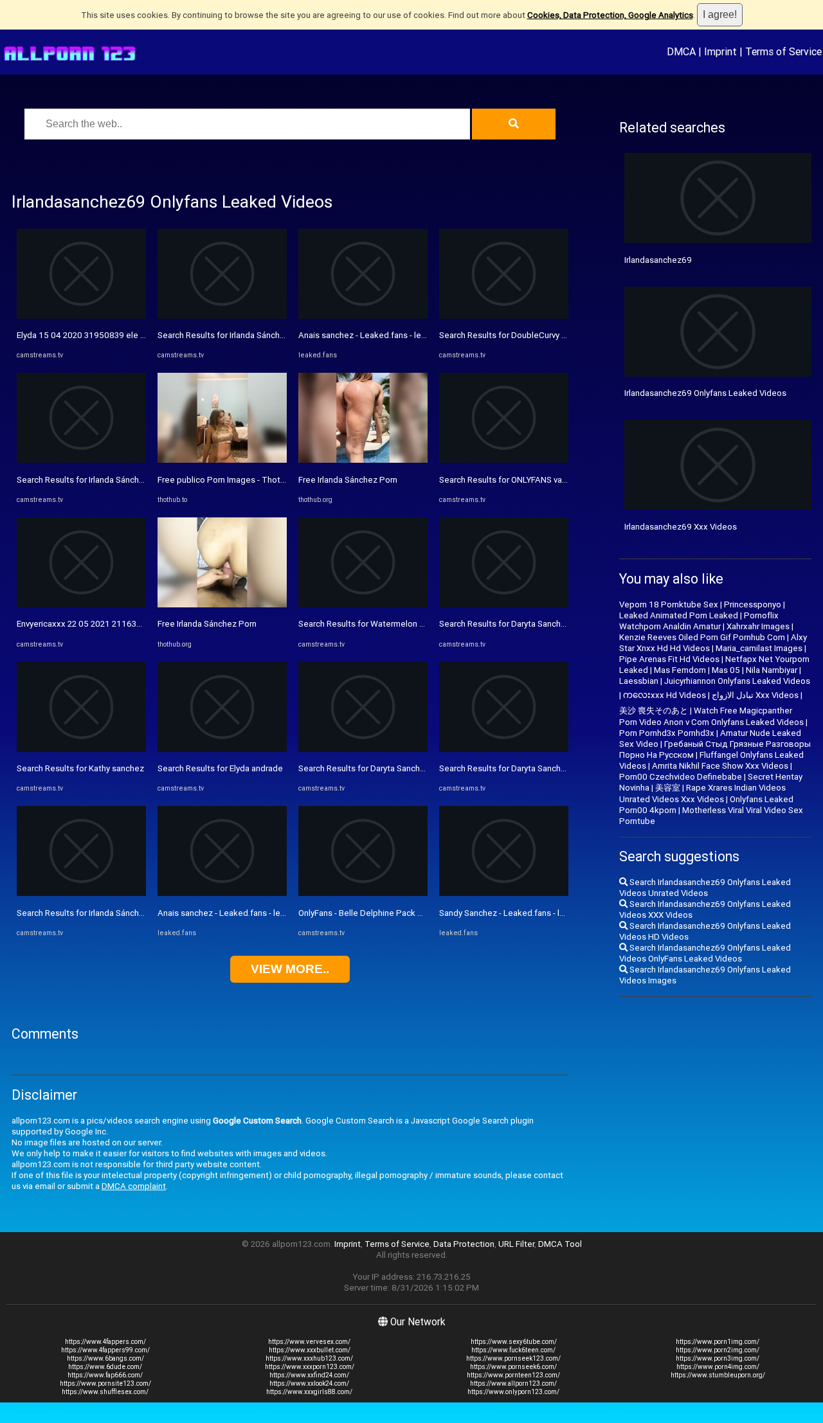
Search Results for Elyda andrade (220, 768)
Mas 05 (726, 670)
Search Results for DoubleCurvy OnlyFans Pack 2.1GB (540, 335)
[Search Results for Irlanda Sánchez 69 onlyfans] (81, 459)
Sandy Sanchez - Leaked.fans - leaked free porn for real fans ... (557, 913)
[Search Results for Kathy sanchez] (81, 749)
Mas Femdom (680, 670)
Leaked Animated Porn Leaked (678, 615)
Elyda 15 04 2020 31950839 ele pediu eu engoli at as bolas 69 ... (140, 335)
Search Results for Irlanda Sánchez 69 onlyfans (106, 479)
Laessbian (638, 681)
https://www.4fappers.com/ (105, 1342)
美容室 (667, 787)
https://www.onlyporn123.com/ (513, 1392)
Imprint (720, 51)
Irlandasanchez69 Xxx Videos (680, 526)
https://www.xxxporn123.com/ (309, 1367)
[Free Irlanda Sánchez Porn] (222, 604)
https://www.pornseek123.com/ (513, 1358)
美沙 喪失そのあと (653, 710)
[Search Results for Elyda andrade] (222, 749)
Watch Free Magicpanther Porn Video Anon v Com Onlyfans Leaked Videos (711, 716)
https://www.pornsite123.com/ (105, 1383)
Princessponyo (752, 604)
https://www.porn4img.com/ (717, 1367)
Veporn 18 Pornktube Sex (668, 604)
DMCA (681, 51)
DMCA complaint (134, 1186)
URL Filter (516, 1244)
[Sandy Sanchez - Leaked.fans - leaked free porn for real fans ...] (503, 893)
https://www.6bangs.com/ (105, 1358)
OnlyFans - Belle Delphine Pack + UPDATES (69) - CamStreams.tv (422, 913)
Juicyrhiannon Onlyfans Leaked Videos (737, 681)
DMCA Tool (560, 1244)
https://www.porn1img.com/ (717, 1342)
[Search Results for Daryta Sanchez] (363, 749)
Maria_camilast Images (759, 648)
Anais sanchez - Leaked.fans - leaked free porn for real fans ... (275, 913)
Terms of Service (783, 51)
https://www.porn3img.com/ (717, 1358)
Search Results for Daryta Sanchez (364, 768)
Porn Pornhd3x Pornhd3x (666, 733)
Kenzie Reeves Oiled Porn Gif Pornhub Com (702, 637)
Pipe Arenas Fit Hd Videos (669, 659)
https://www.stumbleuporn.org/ (718, 1375)
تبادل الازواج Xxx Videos (755, 695)
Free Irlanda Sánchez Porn (207, 623)
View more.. (290, 969)
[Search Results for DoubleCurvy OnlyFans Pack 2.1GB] (503, 315)
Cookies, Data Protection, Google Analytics (610, 15)
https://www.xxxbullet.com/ (309, 1350)
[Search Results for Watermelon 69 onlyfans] (363, 604)
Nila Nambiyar (771, 670)
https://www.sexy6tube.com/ (514, 1342)
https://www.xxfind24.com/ (309, 1375)
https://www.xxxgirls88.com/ (309, 1392)
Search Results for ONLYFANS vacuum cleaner (526, 479)
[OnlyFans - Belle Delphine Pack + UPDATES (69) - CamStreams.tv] (363, 893)
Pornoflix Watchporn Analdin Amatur (699, 621)
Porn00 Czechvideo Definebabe (680, 776)
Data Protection (463, 1244)
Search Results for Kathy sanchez (80, 768)
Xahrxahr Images (758, 626)
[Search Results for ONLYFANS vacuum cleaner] (503, 459)
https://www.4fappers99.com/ (105, 1350)
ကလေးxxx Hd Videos (664, 695)
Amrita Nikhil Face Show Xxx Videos (720, 765)
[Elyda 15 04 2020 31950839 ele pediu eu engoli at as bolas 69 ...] (81, 315)
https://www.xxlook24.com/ (309, 1383)
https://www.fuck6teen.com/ (513, 1350)
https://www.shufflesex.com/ (105, 1392)
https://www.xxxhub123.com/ (309, 1358)
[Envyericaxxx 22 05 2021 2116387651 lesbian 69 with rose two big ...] (81, 604)
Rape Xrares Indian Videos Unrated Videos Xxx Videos (702, 793)
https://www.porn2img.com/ (717, 1350)
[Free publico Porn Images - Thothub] (222, 459)
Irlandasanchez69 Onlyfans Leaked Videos (705, 393)
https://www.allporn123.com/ (513, 1383)
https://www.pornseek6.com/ (513, 1367)
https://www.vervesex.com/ (309, 1342)
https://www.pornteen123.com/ (513, 1375)
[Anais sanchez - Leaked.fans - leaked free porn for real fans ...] (222, 893)
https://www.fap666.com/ (105, 1375)
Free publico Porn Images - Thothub (226, 479)
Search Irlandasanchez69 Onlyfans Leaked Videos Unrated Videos (705, 888)
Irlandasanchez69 (658, 260)
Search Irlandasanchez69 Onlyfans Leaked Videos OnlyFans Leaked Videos (705, 953)
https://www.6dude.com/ (105, 1367)
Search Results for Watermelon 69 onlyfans (381, 623)
